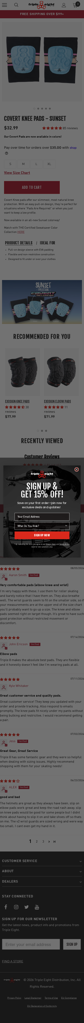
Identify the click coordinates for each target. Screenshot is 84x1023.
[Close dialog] (76, 469)
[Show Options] (66, 526)
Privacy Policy (51, 544)
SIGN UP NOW (42, 535)
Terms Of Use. (64, 544)
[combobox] (41, 526)
